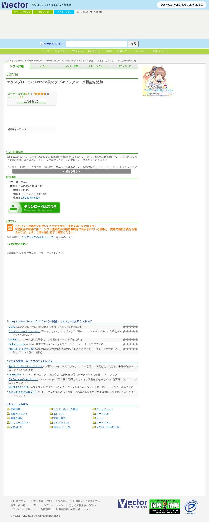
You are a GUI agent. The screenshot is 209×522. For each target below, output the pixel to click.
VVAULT (13, 339)
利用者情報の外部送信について (73, 509)
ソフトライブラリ (22, 12)
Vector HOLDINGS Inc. (25, 515)
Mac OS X (16, 427)
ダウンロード (18, 61)
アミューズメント (20, 422)
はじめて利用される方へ (82, 505)
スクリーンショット (98, 66)
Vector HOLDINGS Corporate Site (184, 4)
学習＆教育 (59, 418)
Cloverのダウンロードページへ (34, 207)
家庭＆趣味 (17, 418)
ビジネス (58, 413)
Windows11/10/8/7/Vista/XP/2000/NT (44, 61)
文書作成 (15, 409)
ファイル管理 (87, 61)
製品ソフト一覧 (62, 427)
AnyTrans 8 (15, 374)
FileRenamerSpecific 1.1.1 (23, 379)
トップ (6, 61)
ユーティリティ (71, 61)
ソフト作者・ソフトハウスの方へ (49, 501)
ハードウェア (103, 422)
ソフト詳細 (17, 66)
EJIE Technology (30, 197)
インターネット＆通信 (65, 409)
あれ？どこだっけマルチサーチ (26, 366)
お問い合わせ (18, 505)
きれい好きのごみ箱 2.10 (22, 392)
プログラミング (62, 422)
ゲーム (100, 418)
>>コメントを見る (31, 101)
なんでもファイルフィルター (24, 331)
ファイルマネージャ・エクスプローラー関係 (115, 61)
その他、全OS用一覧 (107, 427)
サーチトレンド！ (53, 43)
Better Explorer (17, 344)
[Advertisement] (40, 288)
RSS (33, 505)
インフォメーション (52, 505)
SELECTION (96, 12)
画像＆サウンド (19, 413)
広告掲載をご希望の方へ (86, 501)
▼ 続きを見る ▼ (71, 171)
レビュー (44, 66)
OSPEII (13, 326)
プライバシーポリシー (23, 509)
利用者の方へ (18, 501)
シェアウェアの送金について (37, 237)
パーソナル (102, 413)
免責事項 (45, 509)
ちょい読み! (82, 12)
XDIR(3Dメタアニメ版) (21, 349)
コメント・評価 (71, 66)
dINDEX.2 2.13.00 (19, 387)
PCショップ (43, 12)
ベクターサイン (64, 12)
